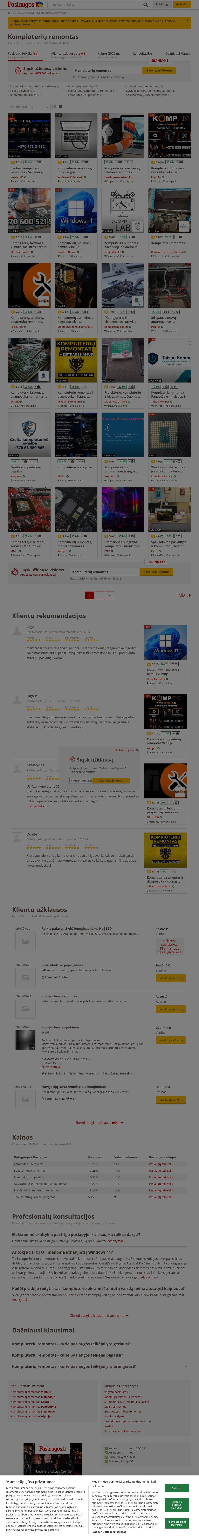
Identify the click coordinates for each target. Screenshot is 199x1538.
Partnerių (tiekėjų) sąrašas (109, 1532)
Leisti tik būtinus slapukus (176, 1504)
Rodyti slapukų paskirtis (177, 1523)
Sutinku (176, 1488)
